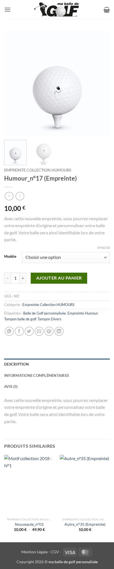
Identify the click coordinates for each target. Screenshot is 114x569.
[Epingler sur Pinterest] (49, 331)
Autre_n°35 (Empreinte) (84, 524)
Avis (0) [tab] (11, 386)
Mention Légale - (35, 551)
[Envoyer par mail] (39, 331)
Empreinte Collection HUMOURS (37, 170)
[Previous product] (19, 196)
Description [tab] (16, 364)
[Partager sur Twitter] (29, 331)
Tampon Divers (49, 319)
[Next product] (9, 196)
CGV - (56, 551)
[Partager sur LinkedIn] (59, 331)
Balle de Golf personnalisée (44, 313)
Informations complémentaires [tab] (36, 375)
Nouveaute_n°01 (29, 524)
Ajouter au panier (59, 277)
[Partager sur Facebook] (19, 331)
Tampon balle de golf (20, 319)
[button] (7, 9)
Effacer (103, 247)
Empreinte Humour (83, 313)
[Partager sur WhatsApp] (9, 331)
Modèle (10, 257)
